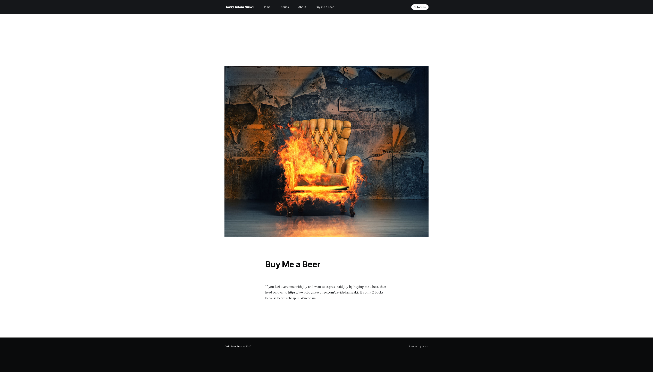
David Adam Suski (239, 7)
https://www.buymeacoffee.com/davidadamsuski (323, 292)
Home (266, 7)
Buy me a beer (324, 7)
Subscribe (420, 7)
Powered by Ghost (419, 346)
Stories (284, 7)
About (302, 7)
